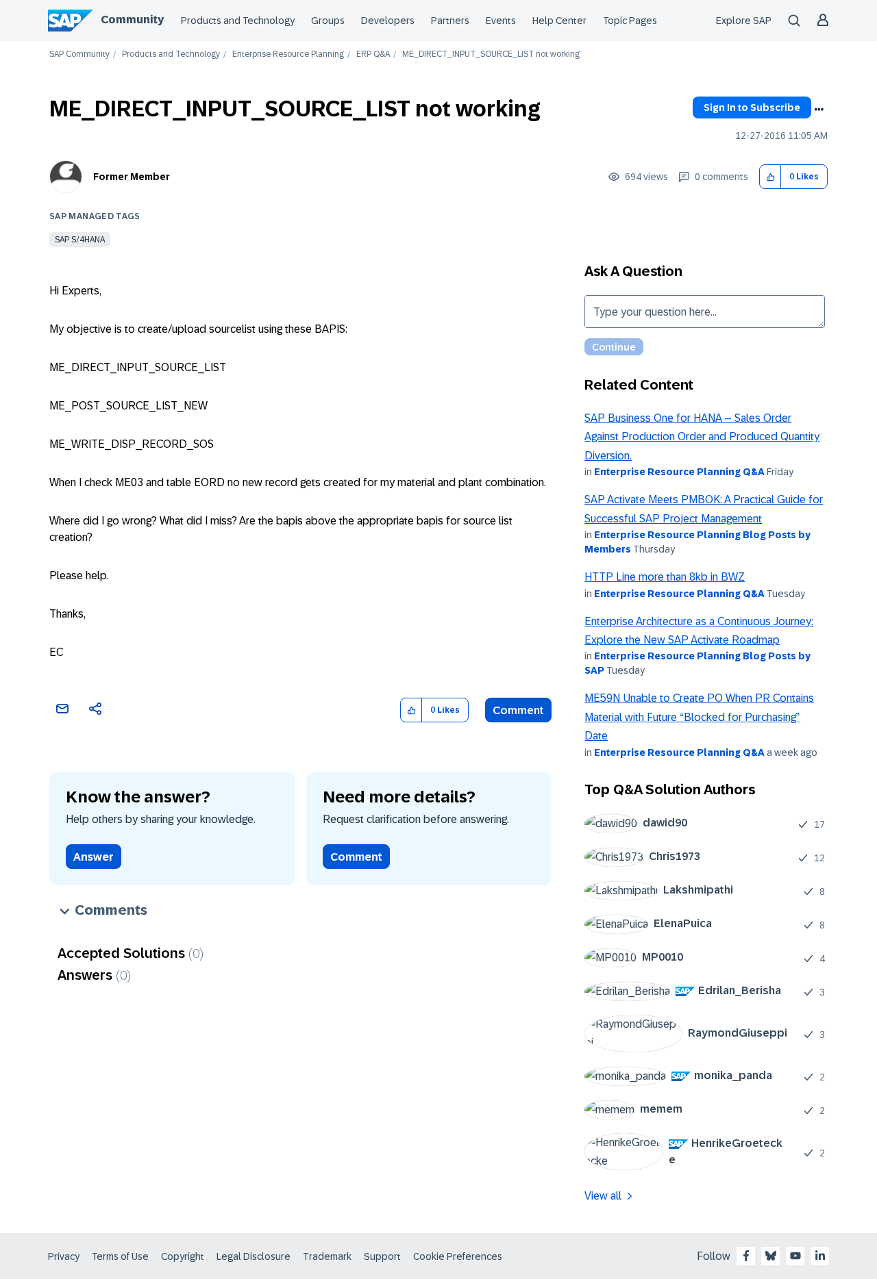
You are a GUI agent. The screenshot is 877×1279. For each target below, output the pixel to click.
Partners (450, 20)
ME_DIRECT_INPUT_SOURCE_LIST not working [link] (491, 54)
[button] (770, 177)
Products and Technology (238, 20)
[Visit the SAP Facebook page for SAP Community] (746, 1255)
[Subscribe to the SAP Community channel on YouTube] (795, 1255)
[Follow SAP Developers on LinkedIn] (820, 1255)
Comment (518, 710)
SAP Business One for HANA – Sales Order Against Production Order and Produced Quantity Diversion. (701, 436)
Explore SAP (743, 20)
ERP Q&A (373, 54)
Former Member (131, 176)
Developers (388, 20)
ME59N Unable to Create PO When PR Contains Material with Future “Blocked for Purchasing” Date (699, 717)
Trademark (327, 1256)
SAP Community (79, 54)
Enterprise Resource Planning (288, 54)
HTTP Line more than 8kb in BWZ (664, 577)
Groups (328, 20)
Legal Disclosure (254, 1256)
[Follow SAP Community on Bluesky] (770, 1255)
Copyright (182, 1256)
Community (132, 19)
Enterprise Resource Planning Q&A (679, 471)
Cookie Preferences (457, 1256)
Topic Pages (630, 20)
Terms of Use (120, 1256)
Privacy (63, 1256)
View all (602, 1196)
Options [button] (818, 109)
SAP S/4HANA (80, 239)
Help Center (559, 20)
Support (382, 1256)
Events (501, 20)
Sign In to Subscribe (752, 107)
